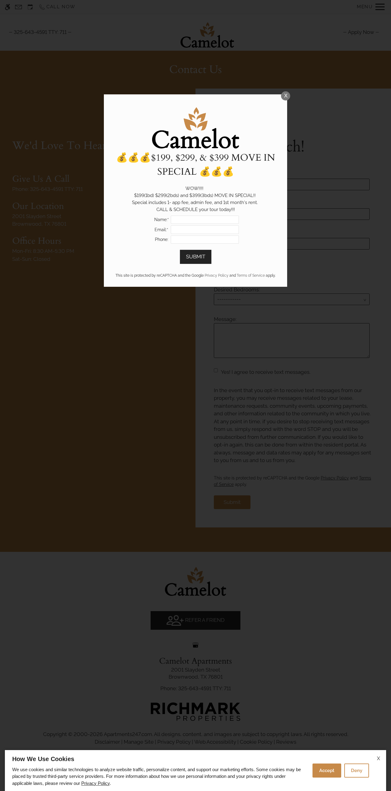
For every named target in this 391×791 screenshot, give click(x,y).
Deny (356, 770)
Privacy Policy (95, 783)
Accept (326, 770)
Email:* (161, 229)
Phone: (161, 239)
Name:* (161, 219)
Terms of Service (251, 275)
